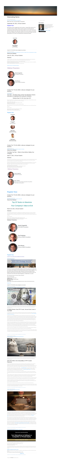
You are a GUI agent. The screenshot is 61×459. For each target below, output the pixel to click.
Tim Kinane (11, 457)
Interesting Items (44, 3)
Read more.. (46, 28)
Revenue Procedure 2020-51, (27, 369)
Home (34, 3)
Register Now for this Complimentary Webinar (13, 65)
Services (36, 3)
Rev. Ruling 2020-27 (24, 367)
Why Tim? (39, 3)
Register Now (10, 25)
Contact (52, 3)
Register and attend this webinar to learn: (13, 449)
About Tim (48, 3)
